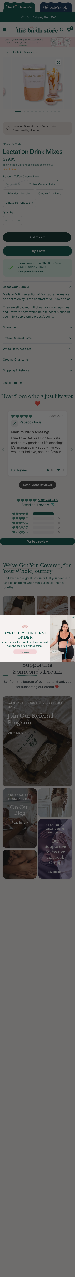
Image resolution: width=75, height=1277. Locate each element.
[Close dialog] (73, 616)
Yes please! (25, 652)
